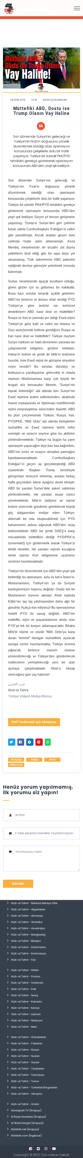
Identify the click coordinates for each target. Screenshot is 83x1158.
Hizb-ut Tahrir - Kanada (26, 1002)
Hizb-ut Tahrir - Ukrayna (26, 1094)
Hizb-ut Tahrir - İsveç (24, 995)
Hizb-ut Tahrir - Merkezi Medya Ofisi (34, 903)
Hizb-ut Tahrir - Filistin (25, 970)
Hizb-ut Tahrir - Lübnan (26, 1014)
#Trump (16, 759)
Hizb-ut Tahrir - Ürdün (25, 1104)
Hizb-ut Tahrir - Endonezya (28, 953)
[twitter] (38, 1148)
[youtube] (54, 1148)
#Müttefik (16, 764)
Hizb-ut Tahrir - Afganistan (28, 909)
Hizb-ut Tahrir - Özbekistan (28, 1037)
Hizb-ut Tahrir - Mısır (24, 1027)
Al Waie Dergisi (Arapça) (27, 1123)
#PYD (52, 759)
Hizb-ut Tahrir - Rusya (25, 1050)
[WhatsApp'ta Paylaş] (48, 742)
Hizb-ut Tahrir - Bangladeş (28, 935)
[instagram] (46, 1148)
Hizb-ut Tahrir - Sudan (25, 1056)
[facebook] (30, 1148)
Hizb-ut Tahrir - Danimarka (28, 947)
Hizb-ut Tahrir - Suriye (25, 1062)
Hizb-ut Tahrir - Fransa (25, 976)
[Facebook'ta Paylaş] (20, 742)
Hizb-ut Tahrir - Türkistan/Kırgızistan (34, 1087)
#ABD (34, 759)
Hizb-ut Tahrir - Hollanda (27, 983)
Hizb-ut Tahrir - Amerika (26, 922)
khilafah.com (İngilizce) (26, 1135)
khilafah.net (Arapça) (25, 1129)
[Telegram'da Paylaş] (29, 742)
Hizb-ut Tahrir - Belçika (26, 941)
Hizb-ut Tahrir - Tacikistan (27, 1069)
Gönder (18, 883)
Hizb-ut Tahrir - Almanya (27, 916)
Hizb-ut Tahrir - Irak (23, 989)
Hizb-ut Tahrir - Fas (23, 960)
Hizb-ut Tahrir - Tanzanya (27, 1075)
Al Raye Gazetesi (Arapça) (28, 1117)
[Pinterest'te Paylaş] (39, 742)
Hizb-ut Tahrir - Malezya (26, 1020)
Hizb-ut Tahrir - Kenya (25, 1008)
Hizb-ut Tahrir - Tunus (25, 1081)
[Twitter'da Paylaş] (11, 742)
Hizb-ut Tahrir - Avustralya (28, 928)
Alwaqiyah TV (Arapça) (26, 1110)
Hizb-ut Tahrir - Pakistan (26, 1043)
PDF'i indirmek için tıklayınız (34, 722)
